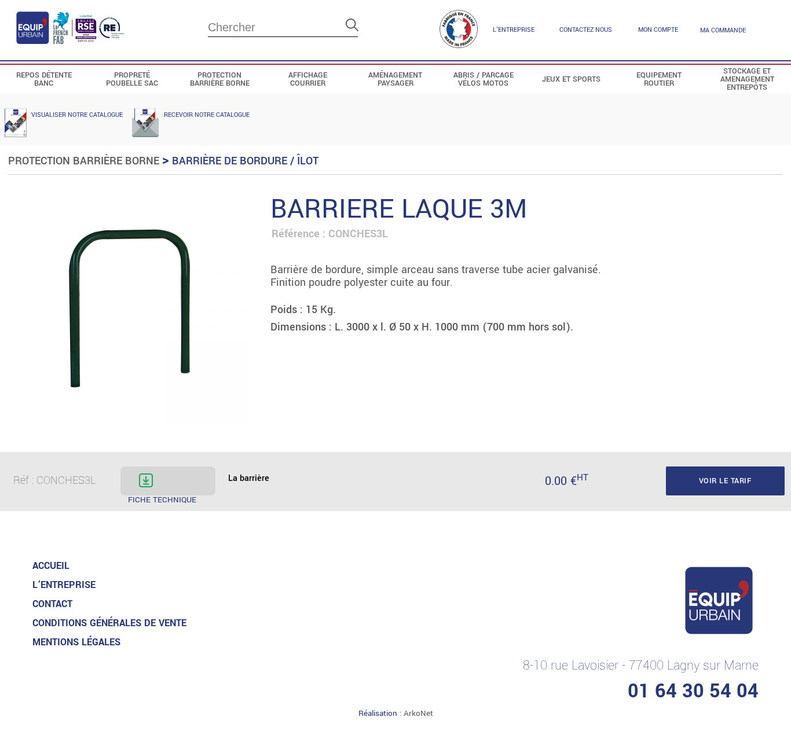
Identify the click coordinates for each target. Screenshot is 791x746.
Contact (52, 604)
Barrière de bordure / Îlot (245, 160)
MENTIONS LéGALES (76, 642)
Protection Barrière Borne (83, 160)
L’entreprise (513, 29)
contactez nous (585, 29)
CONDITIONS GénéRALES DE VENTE (109, 623)
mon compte (658, 29)
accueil (50, 565)
